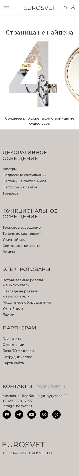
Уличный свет (15, 240)
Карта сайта (13, 363)
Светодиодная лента (21, 246)
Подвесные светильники (25, 175)
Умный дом (13, 309)
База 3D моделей (18, 351)
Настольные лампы (20, 187)
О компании (13, 345)
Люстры (10, 169)
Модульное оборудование (27, 302)
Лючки (9, 315)
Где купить (12, 339)
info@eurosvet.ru (17, 406)
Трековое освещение (22, 227)
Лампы (9, 252)
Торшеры (11, 193)
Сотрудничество (17, 357)
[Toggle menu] (7, 8)
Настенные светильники (24, 181)
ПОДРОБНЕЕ (48, 387)
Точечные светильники (23, 234)
